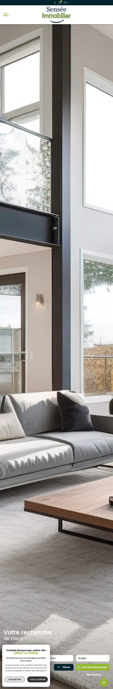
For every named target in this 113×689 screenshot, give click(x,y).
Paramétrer (15, 679)
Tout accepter (37, 679)
